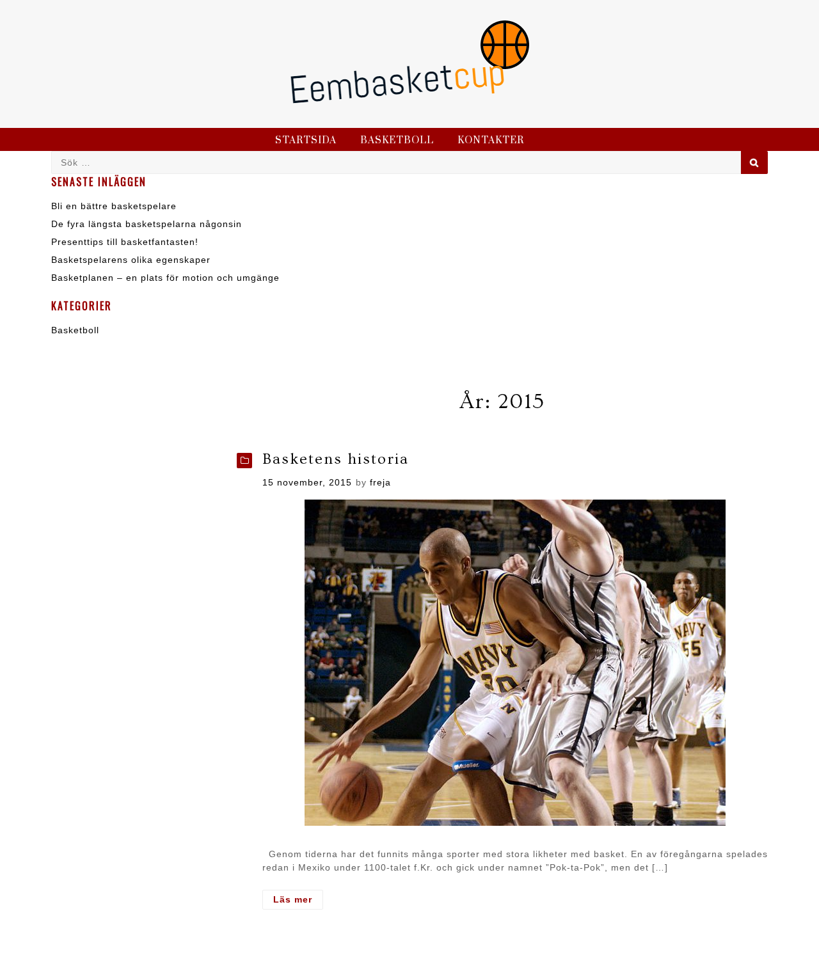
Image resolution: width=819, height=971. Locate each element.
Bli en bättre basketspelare (114, 206)
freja (380, 482)
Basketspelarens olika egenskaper (131, 260)
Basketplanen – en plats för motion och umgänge (165, 277)
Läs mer (298, 902)
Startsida (306, 140)
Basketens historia (335, 459)
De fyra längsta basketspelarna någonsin (146, 224)
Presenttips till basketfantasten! (124, 242)
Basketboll (397, 140)
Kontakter (490, 140)
